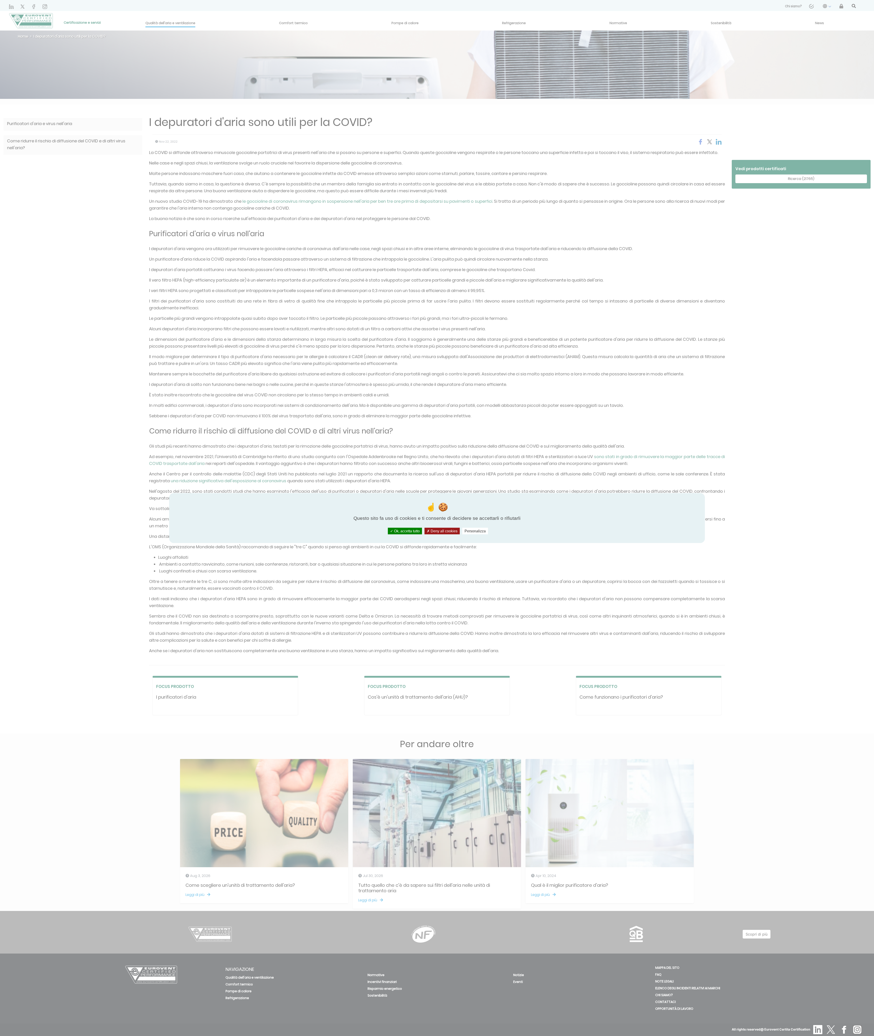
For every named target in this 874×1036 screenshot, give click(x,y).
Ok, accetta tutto (406, 531)
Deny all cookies (443, 531)
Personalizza (475, 531)
